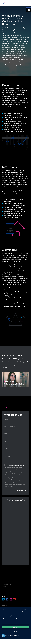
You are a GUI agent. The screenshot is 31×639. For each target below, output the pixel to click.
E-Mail (6, 433)
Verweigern (15, 623)
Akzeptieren (15, 627)
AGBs (3, 592)
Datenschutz (5, 588)
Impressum (5, 586)
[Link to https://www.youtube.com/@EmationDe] (14, 599)
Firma (5, 441)
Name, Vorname (9, 427)
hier (25, 275)
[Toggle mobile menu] (28, 3)
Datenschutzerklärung (18, 465)
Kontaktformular (6, 584)
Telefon (6, 448)
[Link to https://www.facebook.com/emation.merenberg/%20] (7, 599)
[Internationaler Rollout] (15, 372)
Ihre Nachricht (8, 456)
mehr (15, 631)
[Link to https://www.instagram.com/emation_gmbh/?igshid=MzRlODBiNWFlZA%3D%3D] (11, 599)
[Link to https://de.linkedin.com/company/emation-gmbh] (3, 599)
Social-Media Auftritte (7, 590)
